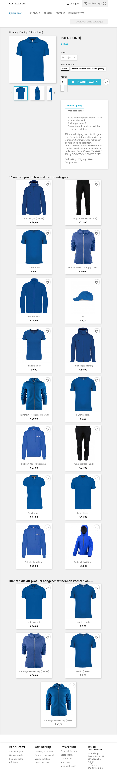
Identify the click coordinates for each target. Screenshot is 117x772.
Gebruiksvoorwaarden (45, 755)
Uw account (68, 747)
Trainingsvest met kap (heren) (34, 414)
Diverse (60, 13)
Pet (83, 316)
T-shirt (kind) (34, 267)
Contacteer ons (17, 3)
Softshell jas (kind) (83, 562)
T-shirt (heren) (83, 414)
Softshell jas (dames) (34, 218)
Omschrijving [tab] (74, 105)
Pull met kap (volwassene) (34, 463)
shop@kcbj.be (95, 767)
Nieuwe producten (18, 755)
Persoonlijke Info (69, 751)
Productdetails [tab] (75, 110)
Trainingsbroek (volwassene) (83, 218)
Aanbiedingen (16, 751)
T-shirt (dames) (33, 365)
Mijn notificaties (68, 766)
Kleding (35, 13)
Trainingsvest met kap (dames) (83, 267)
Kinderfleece (34, 316)
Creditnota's (66, 758)
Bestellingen (67, 754)
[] (106, 23)
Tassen (48, 13)
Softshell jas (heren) (83, 365)
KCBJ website (76, 13)
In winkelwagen (84, 82)
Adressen (65, 762)
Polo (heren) (83, 513)
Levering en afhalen (44, 751)
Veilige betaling (42, 759)
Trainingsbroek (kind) (83, 463)
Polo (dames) (34, 513)
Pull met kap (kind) (34, 562)
